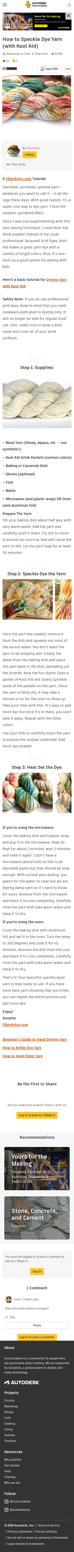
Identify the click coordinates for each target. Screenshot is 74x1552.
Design (9, 1412)
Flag (12, 1317)
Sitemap (10, 1477)
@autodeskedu (20, 1510)
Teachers (10, 1441)
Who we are (12, 1483)
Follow (29, 155)
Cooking (9, 1424)
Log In (37, 1271)
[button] (5, 5)
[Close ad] (68, 16)
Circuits (9, 1400)
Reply (37, 1325)
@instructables (20, 1501)
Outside (9, 1435)
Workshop (11, 1406)
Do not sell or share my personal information (37, 1538)
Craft (27, 54)
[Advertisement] (37, 21)
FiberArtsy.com (18, 178)
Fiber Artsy (18, 164)
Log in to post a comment (37, 1337)
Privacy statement (19, 1531)
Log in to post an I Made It (37, 1115)
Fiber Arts (41, 54)
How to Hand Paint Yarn (23, 1056)
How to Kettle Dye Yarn (22, 1047)
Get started (11, 1465)
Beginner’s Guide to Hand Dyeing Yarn (35, 1039)
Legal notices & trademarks (25, 1544)
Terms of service (49, 1525)
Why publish (12, 1460)
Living (8, 1429)
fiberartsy (13, 54)
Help (7, 1471)
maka (17, 1299)
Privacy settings (46, 1531)
